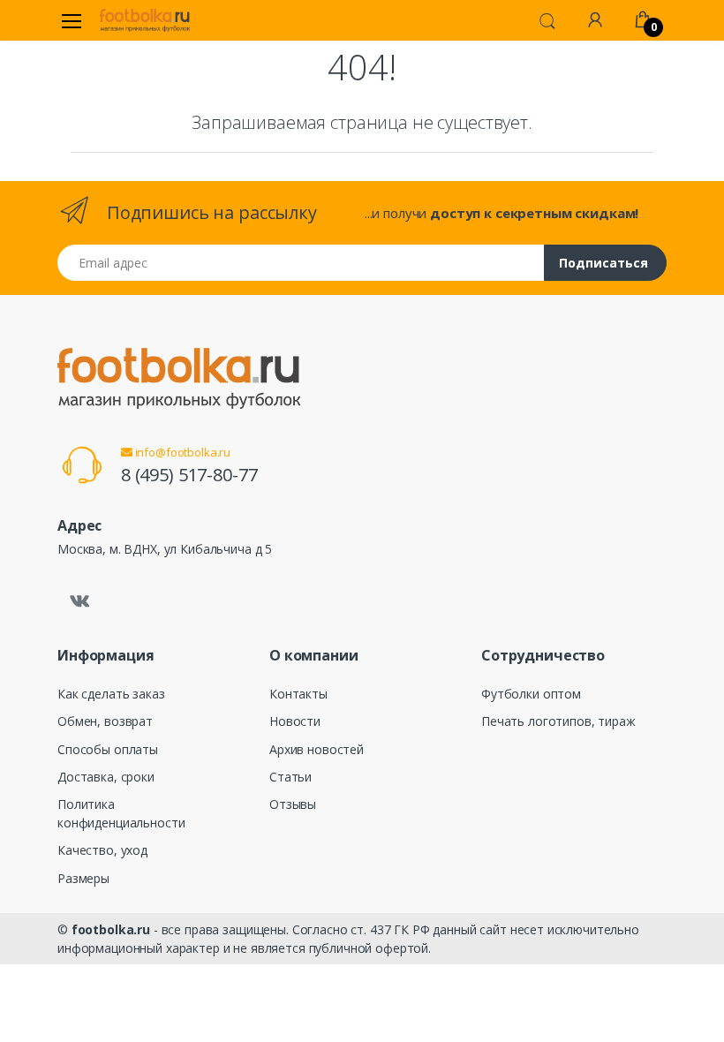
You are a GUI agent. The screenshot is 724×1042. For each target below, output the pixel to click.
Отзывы (292, 804)
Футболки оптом (531, 693)
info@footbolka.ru (181, 452)
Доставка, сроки (106, 776)
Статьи (290, 776)
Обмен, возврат (105, 721)
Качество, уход (102, 850)
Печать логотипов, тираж (558, 721)
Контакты (298, 693)
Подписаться (603, 262)
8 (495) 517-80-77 (189, 475)
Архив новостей (316, 749)
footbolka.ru (111, 929)
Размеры (83, 878)
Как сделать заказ (111, 693)
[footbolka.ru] (145, 20)
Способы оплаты (107, 749)
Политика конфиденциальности (121, 813)
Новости (295, 721)
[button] (547, 19)
